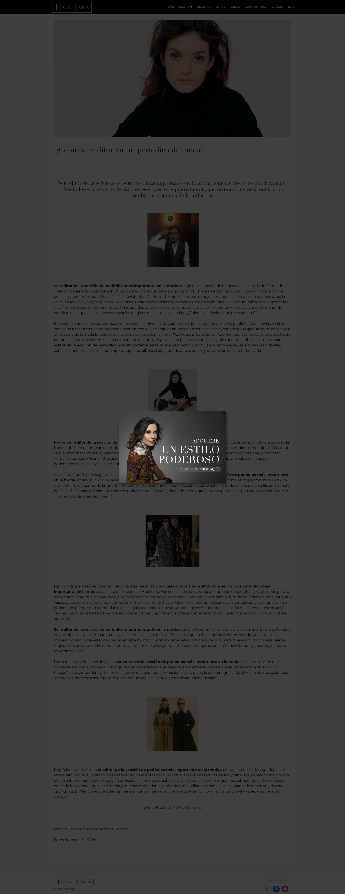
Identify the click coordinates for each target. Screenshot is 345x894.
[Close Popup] (224, 414)
